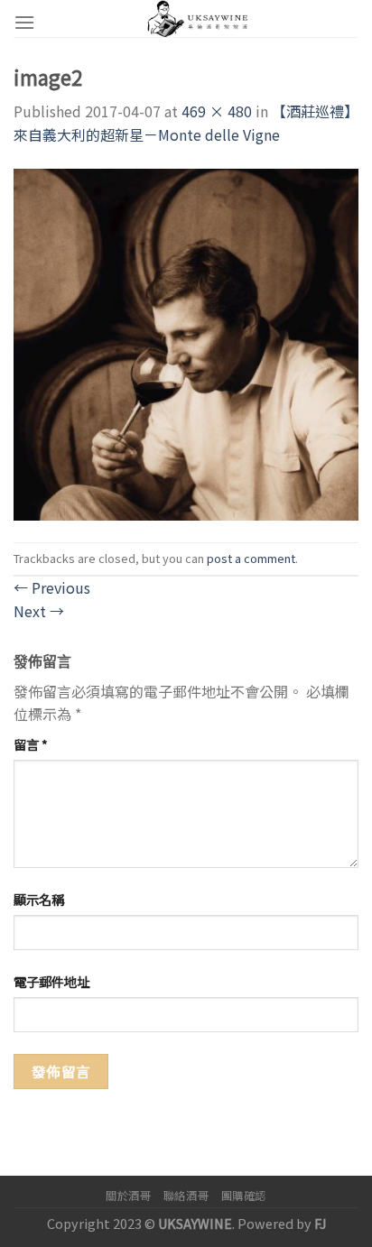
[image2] (186, 342)
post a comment (251, 558)
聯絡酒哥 (186, 1195)
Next (39, 611)
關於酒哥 (128, 1195)
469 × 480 (216, 111)
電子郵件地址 (51, 981)
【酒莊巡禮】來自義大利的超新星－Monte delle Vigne (186, 122)
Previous (52, 587)
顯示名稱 (39, 899)
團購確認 (243, 1195)
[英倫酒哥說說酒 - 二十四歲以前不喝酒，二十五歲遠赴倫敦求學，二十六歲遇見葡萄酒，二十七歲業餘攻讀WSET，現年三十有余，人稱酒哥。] (197, 18)
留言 (31, 743)
